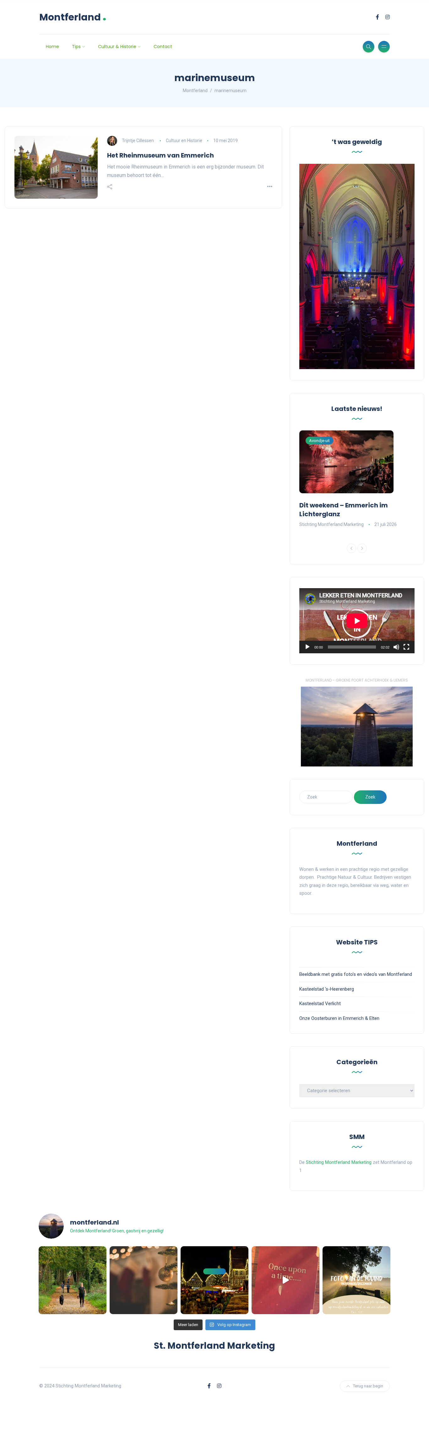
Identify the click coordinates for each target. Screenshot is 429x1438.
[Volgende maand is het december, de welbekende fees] (143, 1280)
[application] (357, 620)
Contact (163, 46)
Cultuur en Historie (184, 140)
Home (52, 46)
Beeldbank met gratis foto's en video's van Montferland (355, 974)
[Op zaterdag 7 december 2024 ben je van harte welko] (214, 1280)
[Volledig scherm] (406, 647)
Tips (76, 46)
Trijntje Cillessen (138, 140)
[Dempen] (396, 647)
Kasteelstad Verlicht (320, 1003)
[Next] (362, 548)
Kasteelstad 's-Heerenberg (326, 989)
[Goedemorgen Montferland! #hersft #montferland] (72, 1280)
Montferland (72, 17)
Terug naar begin (368, 1386)
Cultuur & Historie (117, 46)
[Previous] (351, 548)
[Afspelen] (307, 647)
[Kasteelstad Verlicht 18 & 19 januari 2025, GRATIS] (285, 1280)
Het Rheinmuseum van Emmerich (160, 155)
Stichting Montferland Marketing (331, 524)
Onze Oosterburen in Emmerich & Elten (339, 1018)
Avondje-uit (319, 440)
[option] (357, 479)
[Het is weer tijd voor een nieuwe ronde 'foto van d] (356, 1280)
